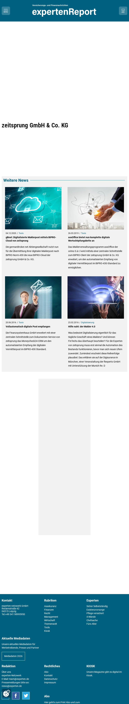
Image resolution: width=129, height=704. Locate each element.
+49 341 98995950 (15, 614)
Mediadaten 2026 (13, 656)
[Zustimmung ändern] (7, 693)
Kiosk (89, 675)
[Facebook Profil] (15, 695)
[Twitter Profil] (26, 695)
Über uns (6, 672)
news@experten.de (12, 686)
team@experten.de (19, 679)
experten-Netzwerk (11, 675)
